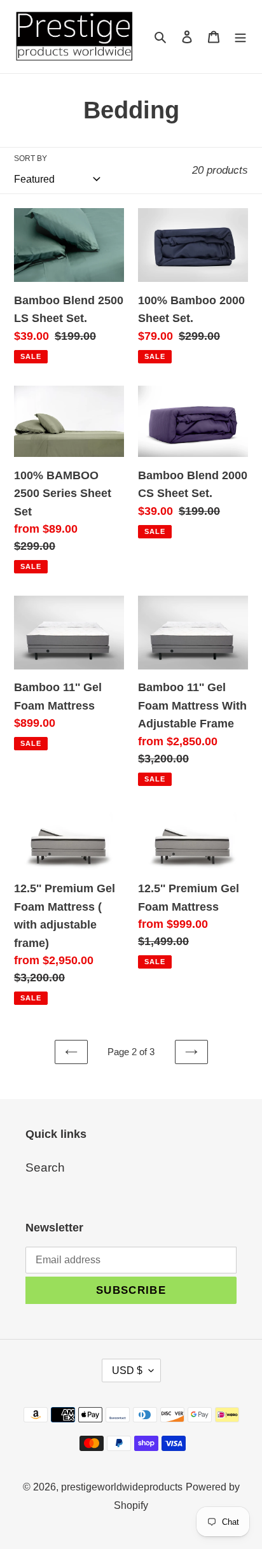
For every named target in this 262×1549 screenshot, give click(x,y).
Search (45, 1167)
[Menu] (240, 36)
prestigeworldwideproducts (122, 1487)
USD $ (127, 1370)
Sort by (30, 158)
